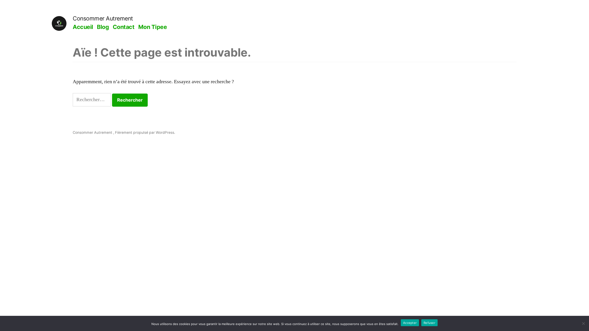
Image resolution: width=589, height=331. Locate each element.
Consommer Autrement (103, 18)
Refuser (429, 323)
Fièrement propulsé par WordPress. (145, 132)
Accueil (83, 26)
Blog (103, 26)
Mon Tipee (152, 26)
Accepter (410, 323)
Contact (124, 26)
